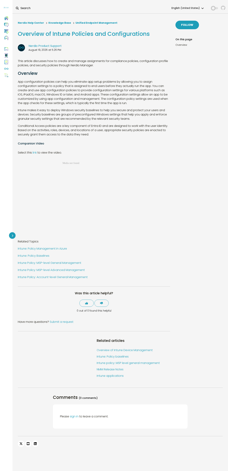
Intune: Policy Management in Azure (42, 249)
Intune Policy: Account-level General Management (53, 277)
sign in (74, 416)
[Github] (223, 8)
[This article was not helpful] (101, 303)
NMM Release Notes (110, 369)
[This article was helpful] (86, 303)
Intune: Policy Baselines (33, 256)
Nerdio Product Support (45, 46)
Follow (187, 25)
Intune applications (110, 376)
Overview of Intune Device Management (125, 350)
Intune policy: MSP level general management (128, 363)
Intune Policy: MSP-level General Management (49, 263)
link (35, 153)
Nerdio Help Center (31, 23)
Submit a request (61, 322)
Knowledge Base (59, 23)
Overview (181, 45)
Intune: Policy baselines (113, 356)
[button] (6, 38)
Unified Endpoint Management (96, 23)
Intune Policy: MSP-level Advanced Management (51, 270)
